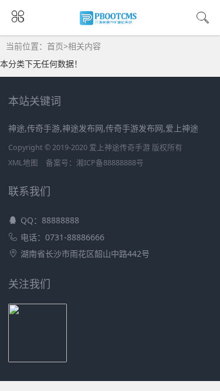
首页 (55, 46)
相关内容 (84, 46)
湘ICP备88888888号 (110, 163)
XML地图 (23, 163)
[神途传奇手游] (110, 22)
